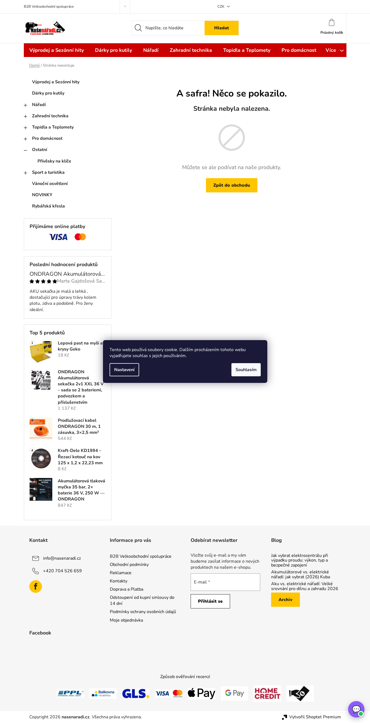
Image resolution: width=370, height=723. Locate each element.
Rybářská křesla (48, 206)
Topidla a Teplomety (53, 127)
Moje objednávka (126, 620)
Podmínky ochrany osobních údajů (143, 612)
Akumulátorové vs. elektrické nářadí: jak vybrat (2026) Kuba (300, 574)
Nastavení (124, 370)
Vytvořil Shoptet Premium (315, 717)
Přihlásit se (210, 601)
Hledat (221, 28)
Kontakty (118, 581)
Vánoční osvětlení (50, 184)
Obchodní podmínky (129, 565)
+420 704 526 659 (62, 571)
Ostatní (39, 150)
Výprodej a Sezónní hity (55, 82)
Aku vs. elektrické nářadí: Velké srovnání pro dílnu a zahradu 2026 (304, 586)
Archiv (285, 600)
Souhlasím (246, 370)
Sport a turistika (48, 172)
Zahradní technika (50, 116)
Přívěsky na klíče (54, 161)
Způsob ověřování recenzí (185, 677)
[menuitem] (56, 50)
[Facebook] (35, 586)
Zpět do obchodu (231, 185)
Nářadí (39, 105)
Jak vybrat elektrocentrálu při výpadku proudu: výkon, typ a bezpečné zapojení (299, 560)
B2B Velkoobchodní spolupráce (49, 6)
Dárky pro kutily (48, 93)
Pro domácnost (47, 138)
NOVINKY (42, 195)
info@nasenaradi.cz (62, 558)
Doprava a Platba (126, 589)
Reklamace (120, 573)
